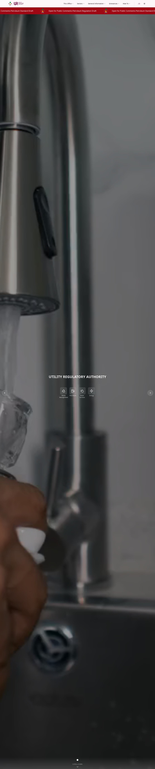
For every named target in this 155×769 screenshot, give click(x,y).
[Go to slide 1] (77, 760)
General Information (96, 3)
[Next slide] (150, 393)
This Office (68, 3)
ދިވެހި (139, 3)
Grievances (113, 3)
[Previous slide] (4, 393)
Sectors (80, 3)
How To (125, 3)
